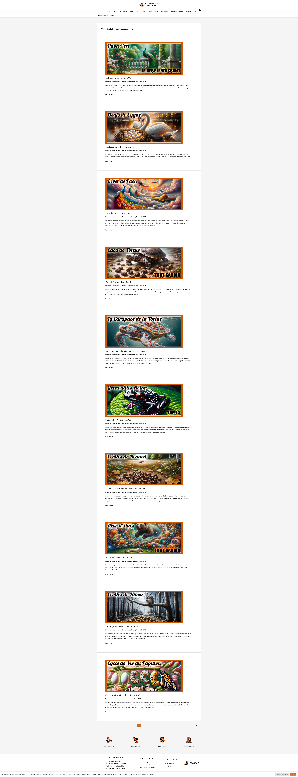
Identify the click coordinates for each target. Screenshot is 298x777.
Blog (169, 766)
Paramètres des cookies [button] (282, 774)
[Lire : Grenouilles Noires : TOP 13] (144, 400)
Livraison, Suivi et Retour (147, 767)
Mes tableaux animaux (128, 81)
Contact (147, 765)
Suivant (198, 725)
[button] (196, 11)
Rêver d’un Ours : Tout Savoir (119, 557)
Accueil (99, 15)
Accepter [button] (293, 774)
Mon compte (169, 763)
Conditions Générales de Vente (115, 763)
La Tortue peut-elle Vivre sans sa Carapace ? (126, 351)
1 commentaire (110, 699)
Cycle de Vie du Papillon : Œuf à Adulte (123, 695)
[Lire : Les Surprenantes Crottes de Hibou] (144, 607)
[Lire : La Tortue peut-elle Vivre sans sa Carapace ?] (144, 331)
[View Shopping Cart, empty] (199, 11)
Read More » (109, 95)
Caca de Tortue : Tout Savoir (118, 282)
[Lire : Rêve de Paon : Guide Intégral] (144, 194)
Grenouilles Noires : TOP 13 (118, 420)
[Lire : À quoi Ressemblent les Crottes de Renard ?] (144, 469)
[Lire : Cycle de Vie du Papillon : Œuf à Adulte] (144, 676)
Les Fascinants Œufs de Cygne (119, 147)
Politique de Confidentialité (115, 766)
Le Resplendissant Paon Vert (118, 78)
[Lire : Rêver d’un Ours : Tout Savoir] (144, 538)
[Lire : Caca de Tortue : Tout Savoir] (144, 262)
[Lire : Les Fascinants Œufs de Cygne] (144, 127)
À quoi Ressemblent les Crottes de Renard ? (125, 488)
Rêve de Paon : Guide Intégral (119, 213)
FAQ (147, 762)
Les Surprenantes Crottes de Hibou (121, 626)
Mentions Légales (115, 761)
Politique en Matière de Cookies (115, 768)
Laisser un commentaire (112, 81)
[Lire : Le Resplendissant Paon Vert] (144, 58)
